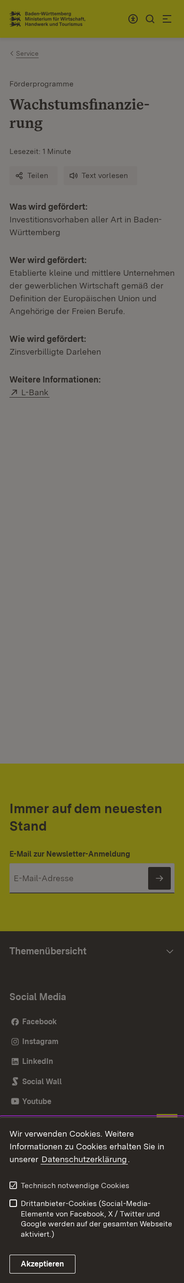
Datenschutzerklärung (84, 1159)
